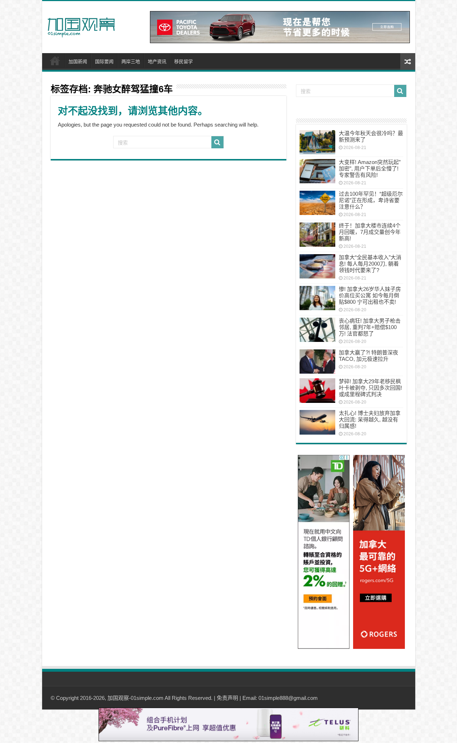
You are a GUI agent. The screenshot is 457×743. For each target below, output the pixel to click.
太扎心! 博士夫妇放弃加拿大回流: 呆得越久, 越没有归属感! (370, 419)
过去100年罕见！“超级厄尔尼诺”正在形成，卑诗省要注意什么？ (371, 200)
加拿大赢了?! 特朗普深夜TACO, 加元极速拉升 (368, 355)
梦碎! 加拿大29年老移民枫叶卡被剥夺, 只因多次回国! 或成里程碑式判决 (370, 387)
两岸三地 (130, 61)
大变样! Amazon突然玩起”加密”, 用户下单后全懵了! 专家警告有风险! (370, 168)
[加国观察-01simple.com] (81, 25)
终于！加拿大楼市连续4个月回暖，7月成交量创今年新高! (370, 231)
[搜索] (217, 142)
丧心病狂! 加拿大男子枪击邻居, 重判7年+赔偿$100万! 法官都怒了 (370, 327)
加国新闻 (78, 61)
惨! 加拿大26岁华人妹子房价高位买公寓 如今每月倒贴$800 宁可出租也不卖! (370, 295)
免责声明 (227, 698)
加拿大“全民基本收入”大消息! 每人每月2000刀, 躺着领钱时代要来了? (370, 263)
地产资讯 (157, 61)
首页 (55, 60)
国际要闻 (104, 61)
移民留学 (183, 61)
